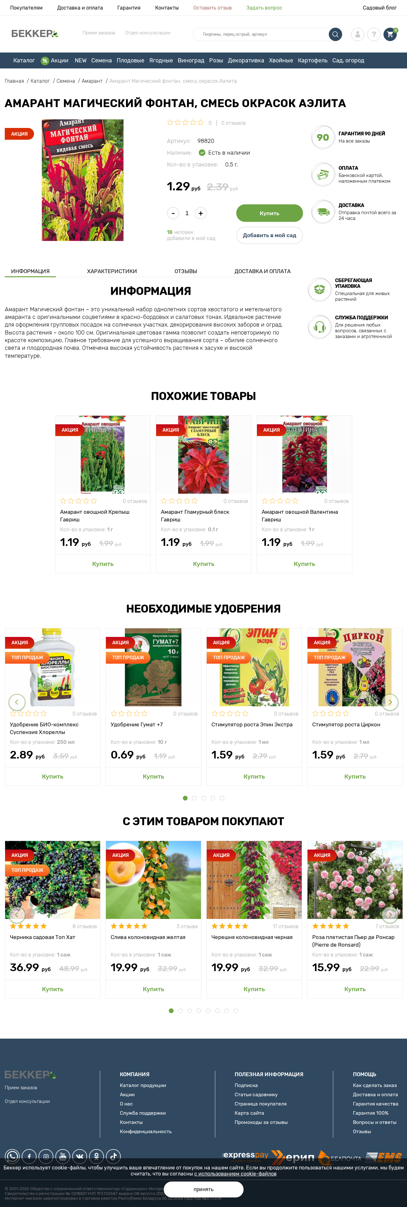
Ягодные (161, 60)
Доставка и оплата (80, 8)
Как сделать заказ (375, 1085)
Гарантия (129, 8)
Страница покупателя (260, 1104)
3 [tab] (203, 798)
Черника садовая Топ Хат (42, 937)
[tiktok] (113, 1156)
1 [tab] (185, 798)
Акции (59, 60)
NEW (80, 60)
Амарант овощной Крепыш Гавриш (94, 515)
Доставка (351, 205)
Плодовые (130, 60)
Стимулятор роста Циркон (346, 724)
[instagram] (45, 1156)
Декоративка (246, 60)
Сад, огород (348, 60)
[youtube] (62, 1156)
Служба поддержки (143, 1113)
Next (390, 702)
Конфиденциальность (146, 1131)
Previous (17, 702)
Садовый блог (380, 8)
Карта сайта (249, 1113)
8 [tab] (235, 1010)
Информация (30, 271)
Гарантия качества (375, 1104)
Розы (216, 60)
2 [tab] (194, 798)
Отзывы (186, 271)
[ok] (96, 1156)
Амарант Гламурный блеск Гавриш (195, 515)
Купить (269, 213)
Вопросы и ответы (375, 1122)
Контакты (167, 8)
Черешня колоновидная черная (252, 937)
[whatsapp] (12, 1156)
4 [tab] (212, 798)
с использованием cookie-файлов (235, 1174)
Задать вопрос (264, 8)
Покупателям (26, 8)
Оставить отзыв (212, 8)
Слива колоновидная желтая (148, 937)
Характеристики (112, 271)
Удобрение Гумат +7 (137, 724)
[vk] (79, 1156)
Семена (101, 60)
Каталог (24, 60)
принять (204, 1189)
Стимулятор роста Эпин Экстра (252, 724)
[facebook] (29, 1156)
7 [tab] (226, 1010)
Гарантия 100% (371, 1113)
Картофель (313, 60)
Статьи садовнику (256, 1094)
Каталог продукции (143, 1085)
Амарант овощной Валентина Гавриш (300, 515)
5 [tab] (222, 798)
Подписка (246, 1085)
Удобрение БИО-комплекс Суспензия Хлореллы (44, 728)
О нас (126, 1104)
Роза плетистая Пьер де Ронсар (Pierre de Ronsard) (353, 940)
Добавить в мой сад (269, 235)
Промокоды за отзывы (261, 1122)
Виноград (191, 60)
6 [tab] (217, 1010)
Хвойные (281, 60)
